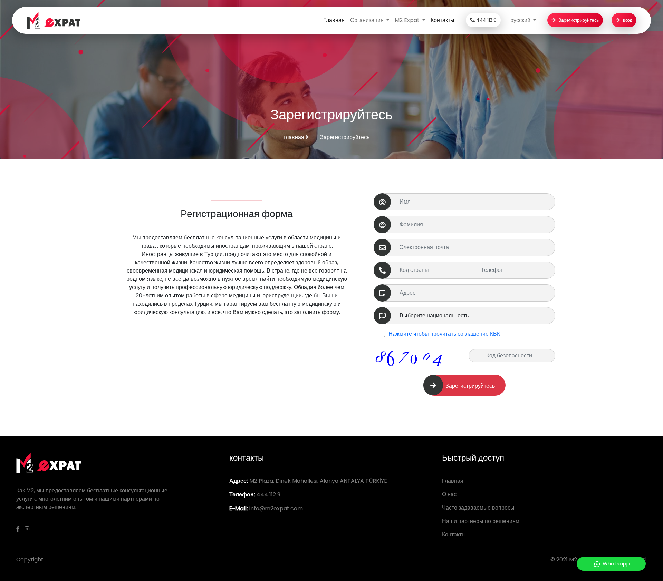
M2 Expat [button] (408, 20)
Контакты (442, 20)
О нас (449, 494)
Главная (334, 20)
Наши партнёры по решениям (480, 521)
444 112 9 (486, 20)
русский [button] (521, 20)
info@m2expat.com (276, 508)
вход (626, 20)
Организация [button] (367, 20)
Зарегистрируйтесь (577, 20)
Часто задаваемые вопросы (478, 508)
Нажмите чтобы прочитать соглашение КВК (444, 334)
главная (295, 137)
